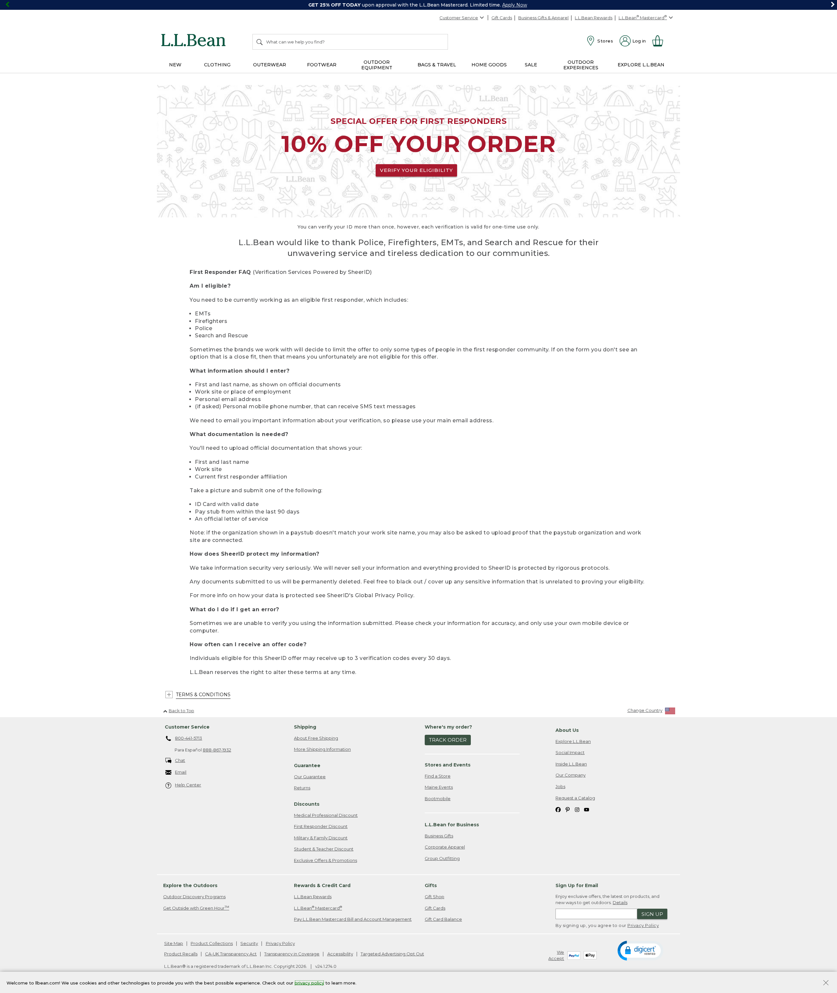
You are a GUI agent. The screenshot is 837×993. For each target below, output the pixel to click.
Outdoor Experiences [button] (580, 65)
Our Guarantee (310, 776)
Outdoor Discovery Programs (194, 896)
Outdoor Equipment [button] (376, 65)
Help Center (188, 784)
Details (620, 902)
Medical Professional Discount (326, 815)
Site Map (173, 943)
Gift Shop (434, 896)
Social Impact (570, 752)
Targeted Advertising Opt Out (392, 953)
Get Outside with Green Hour (196, 908)
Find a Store (438, 776)
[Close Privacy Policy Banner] (825, 983)
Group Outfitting (442, 858)
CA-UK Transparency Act (231, 953)
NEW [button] (175, 65)
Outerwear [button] (269, 65)
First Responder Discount (321, 826)
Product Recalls (180, 953)
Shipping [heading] (305, 727)
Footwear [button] (321, 65)
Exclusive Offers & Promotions (325, 860)
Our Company (570, 775)
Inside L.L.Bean (571, 763)
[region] (418, 5)
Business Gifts (439, 835)
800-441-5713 (188, 738)
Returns (302, 787)
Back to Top (181, 710)
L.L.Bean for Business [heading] (452, 825)
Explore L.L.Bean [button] (641, 65)
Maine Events (439, 787)
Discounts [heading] (306, 804)
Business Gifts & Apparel (543, 17)
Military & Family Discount (321, 837)
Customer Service (458, 17)
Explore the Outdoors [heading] (190, 885)
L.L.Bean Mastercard (318, 908)
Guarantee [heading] (307, 765)
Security (249, 943)
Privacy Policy (643, 925)
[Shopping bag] (660, 41)
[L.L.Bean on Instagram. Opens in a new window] (577, 809)
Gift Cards (501, 17)
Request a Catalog (575, 797)
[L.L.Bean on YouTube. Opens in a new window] (586, 809)
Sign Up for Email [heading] (576, 885)
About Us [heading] (567, 730)
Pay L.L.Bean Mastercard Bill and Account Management (353, 919)
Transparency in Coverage (291, 953)
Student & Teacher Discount (323, 848)
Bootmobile (438, 798)
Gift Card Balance (443, 919)
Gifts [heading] (431, 885)
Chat (180, 760)
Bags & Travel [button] (437, 65)
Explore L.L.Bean (573, 741)
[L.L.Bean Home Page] (195, 41)
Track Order (448, 740)
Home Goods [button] (489, 65)
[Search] (260, 42)
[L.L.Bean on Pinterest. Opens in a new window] (567, 809)
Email (180, 772)
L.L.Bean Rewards (593, 17)
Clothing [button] (217, 65)
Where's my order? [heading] (448, 727)
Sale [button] (531, 65)
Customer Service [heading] (187, 727)
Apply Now (514, 5)
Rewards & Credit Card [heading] (322, 885)
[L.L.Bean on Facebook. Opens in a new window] (558, 809)
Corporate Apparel (445, 847)
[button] (640, 950)
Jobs (560, 786)
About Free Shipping (316, 738)
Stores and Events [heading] (447, 765)
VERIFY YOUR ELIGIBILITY (416, 170)
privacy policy (309, 982)
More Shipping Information (322, 749)
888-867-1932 (217, 749)
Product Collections (212, 943)
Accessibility (340, 953)
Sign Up (652, 914)
